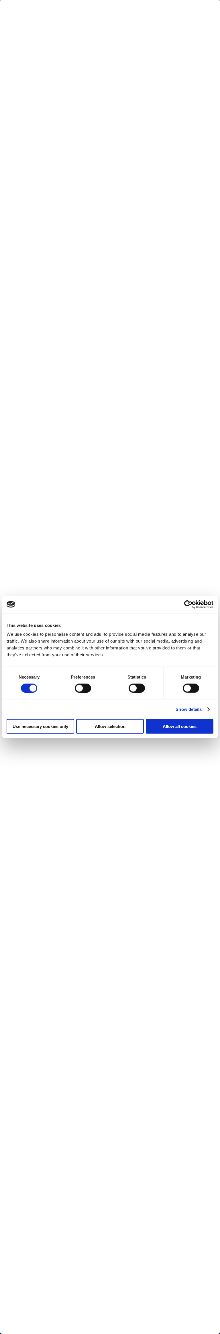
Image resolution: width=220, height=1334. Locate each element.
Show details (189, 709)
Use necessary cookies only (40, 726)
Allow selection (110, 726)
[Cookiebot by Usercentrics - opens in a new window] (188, 604)
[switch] (83, 688)
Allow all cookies (180, 726)
